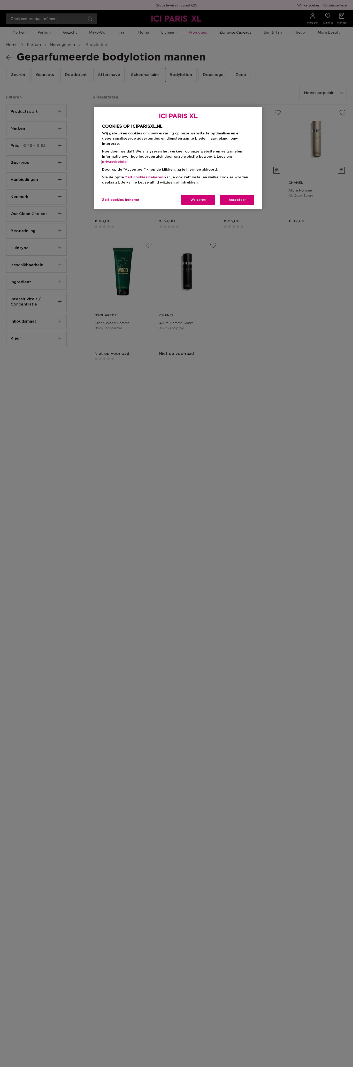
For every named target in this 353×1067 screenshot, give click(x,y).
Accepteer (237, 199)
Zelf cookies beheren (120, 199)
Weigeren (198, 199)
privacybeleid (114, 162)
